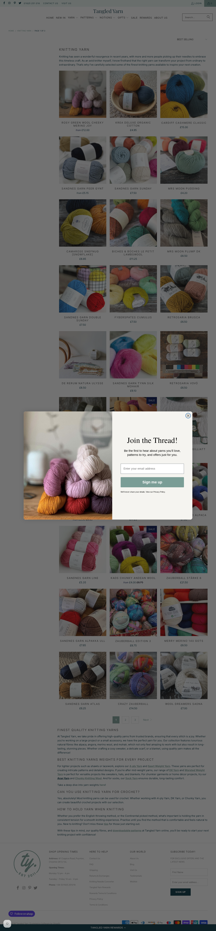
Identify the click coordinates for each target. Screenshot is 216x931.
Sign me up (152, 482)
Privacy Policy (159, 492)
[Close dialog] (188, 415)
